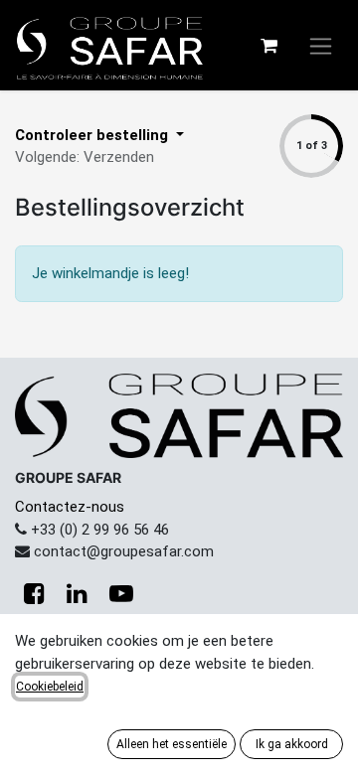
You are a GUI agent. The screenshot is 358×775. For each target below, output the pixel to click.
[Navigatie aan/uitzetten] (320, 45)
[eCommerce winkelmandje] (268, 46)
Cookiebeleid (50, 687)
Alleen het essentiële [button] (171, 744)
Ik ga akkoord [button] (292, 744)
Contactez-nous (69, 507)
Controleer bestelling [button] (93, 135)
